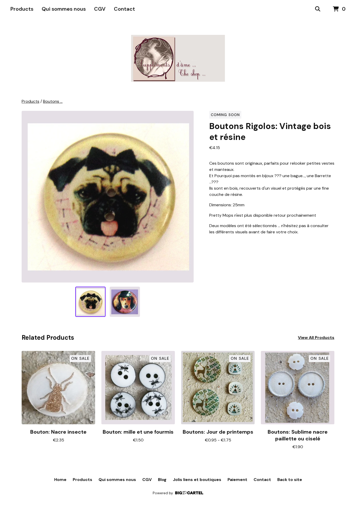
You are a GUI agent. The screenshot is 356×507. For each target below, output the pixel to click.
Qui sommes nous (64, 8)
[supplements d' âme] (178, 58)
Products (21, 8)
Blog (162, 479)
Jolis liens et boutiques (197, 479)
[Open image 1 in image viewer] (108, 197)
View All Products (316, 337)
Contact (124, 8)
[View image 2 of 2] (125, 302)
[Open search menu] (317, 9)
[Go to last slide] (29, 196)
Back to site (289, 479)
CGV (100, 8)
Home (60, 479)
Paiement (237, 479)
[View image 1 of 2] (90, 302)
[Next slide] (186, 196)
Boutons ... (53, 101)
